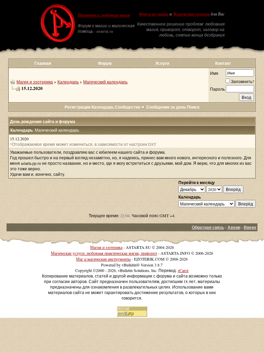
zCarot (183, 270)
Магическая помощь (191, 14)
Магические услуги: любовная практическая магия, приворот (104, 253)
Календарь (68, 81)
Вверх (250, 227)
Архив (234, 227)
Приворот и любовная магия (104, 15)
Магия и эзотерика (34, 81)
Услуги (162, 63)
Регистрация (77, 107)
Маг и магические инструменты (103, 259)
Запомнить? (242, 81)
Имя (214, 73)
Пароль (217, 89)
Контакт (223, 63)
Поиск (193, 107)
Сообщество (127, 107)
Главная (42, 63)
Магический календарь (105, 81)
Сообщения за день (166, 107)
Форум (105, 63)
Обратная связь (208, 227)
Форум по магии (153, 14)
